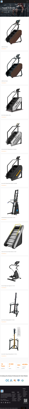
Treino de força (25, 391)
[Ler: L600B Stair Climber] (14, 65)
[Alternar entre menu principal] (27, 1)
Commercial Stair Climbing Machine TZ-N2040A (9, 149)
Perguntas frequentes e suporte (14, 396)
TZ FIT (8, 408)
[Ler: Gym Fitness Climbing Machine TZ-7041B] (14, 304)
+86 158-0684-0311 (6, 400)
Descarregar (19, 399)
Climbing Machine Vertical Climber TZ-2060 (8, 217)
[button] (14, 1)
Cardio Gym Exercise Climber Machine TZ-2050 (8, 251)
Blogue (19, 400)
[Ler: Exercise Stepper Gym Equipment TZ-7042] (14, 270)
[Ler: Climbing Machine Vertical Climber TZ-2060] (14, 202)
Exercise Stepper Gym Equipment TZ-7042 (8, 285)
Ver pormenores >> (4, 48)
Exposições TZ (20, 396)
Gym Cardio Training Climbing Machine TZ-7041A (9, 354)
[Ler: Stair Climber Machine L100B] (14, 99)
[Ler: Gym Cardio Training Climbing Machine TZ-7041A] (14, 338)
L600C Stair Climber (4, 46)
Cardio (24, 390)
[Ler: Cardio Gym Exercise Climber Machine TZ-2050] (14, 236)
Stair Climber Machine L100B (6, 115)
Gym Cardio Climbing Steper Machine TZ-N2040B (9, 183)
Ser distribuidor (14, 400)
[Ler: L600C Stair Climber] (14, 31)
